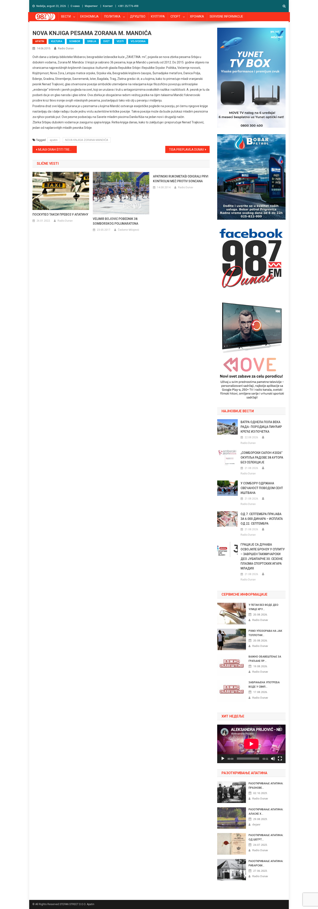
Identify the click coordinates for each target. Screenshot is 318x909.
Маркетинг (91, 6)
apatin (54, 140)
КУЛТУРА (158, 16)
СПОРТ (175, 16)
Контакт (108, 6)
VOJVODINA (138, 41)
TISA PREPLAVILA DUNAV (186, 149)
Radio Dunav (66, 48)
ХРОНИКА (197, 16)
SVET (106, 41)
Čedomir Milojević (128, 229)
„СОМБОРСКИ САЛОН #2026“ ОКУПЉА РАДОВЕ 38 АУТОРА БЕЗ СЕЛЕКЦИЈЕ (262, 457)
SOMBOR (74, 41)
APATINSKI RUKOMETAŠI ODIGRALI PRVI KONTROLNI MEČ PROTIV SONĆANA (180, 179)
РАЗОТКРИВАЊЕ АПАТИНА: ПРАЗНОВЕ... (266, 785)
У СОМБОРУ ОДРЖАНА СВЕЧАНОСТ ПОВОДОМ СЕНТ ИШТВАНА (262, 488)
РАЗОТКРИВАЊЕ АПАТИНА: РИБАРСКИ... (266, 863)
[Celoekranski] (280, 758)
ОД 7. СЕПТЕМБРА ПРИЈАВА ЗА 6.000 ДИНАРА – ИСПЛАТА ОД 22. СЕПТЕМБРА (262, 518)
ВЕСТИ (66, 16)
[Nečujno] (273, 758)
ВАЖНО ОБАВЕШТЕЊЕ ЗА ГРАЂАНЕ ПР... (265, 658)
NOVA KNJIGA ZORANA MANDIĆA (86, 140)
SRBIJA (91, 41)
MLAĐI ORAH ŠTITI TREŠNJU (57, 149)
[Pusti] (223, 758)
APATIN (39, 41)
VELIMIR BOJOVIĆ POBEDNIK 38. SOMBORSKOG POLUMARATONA (115, 221)
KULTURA (56, 41)
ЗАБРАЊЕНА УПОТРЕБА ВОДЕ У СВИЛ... (264, 684)
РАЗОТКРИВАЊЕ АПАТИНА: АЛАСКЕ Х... (266, 811)
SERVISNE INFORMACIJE (226, 16)
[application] (251, 744)
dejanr (256, 824)
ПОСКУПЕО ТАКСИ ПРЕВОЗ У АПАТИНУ (60, 214)
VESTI (120, 41)
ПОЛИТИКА (112, 16)
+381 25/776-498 (128, 6)
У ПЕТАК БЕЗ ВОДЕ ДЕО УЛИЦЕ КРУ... (263, 607)
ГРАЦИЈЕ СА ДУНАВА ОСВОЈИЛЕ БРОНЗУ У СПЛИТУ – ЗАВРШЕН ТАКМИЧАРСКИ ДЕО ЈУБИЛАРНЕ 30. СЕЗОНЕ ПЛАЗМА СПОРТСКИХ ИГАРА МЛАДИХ (263, 556)
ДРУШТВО (137, 16)
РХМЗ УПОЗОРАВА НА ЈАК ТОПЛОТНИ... (265, 633)
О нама (75, 6)
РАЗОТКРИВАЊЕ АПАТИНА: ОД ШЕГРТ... (266, 837)
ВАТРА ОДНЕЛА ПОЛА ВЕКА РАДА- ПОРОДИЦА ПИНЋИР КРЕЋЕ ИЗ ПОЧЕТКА (261, 426)
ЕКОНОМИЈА (89, 16)
